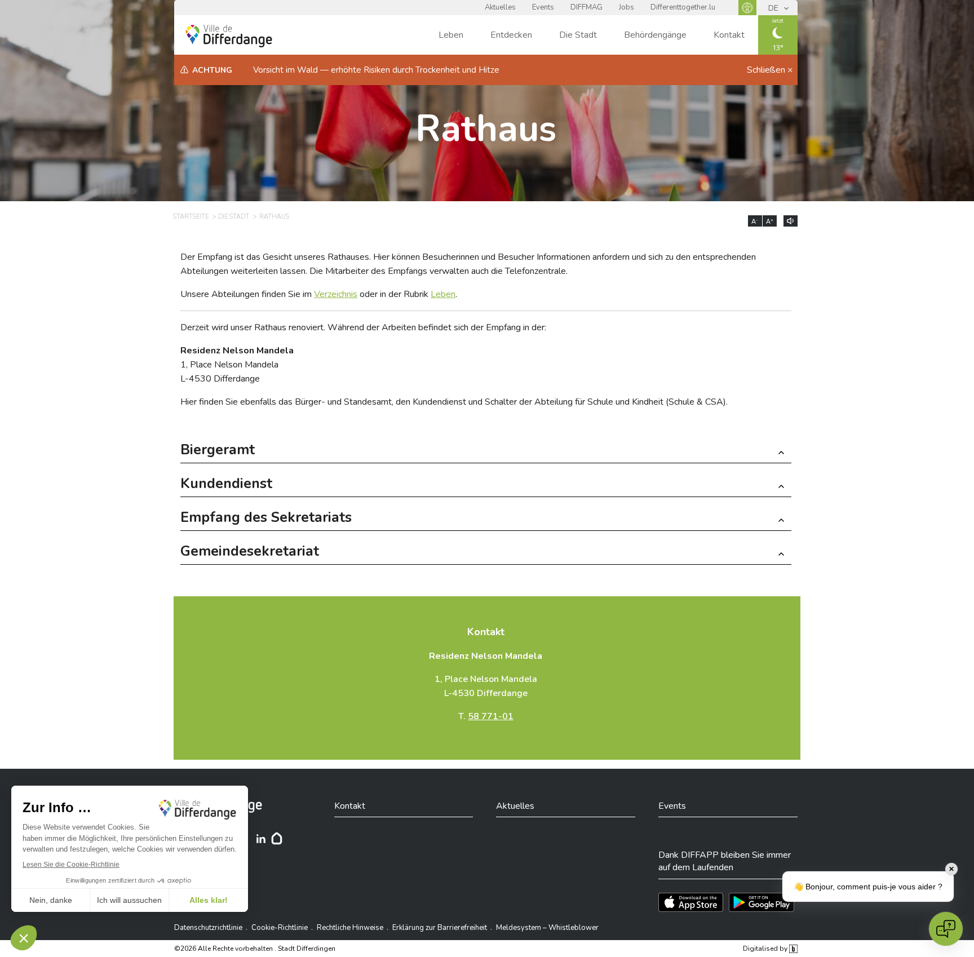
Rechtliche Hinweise (350, 928)
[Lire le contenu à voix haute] (790, 221)
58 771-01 (490, 716)
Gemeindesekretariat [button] (249, 552)
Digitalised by (766, 948)
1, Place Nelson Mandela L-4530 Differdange (237, 364)
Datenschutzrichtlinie (208, 928)
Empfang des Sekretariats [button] (266, 519)
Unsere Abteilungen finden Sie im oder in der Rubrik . (318, 294)
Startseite (191, 216)
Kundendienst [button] (226, 485)
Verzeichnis (335, 294)
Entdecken (511, 35)
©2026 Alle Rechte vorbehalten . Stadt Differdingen (254, 948)
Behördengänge (655, 35)
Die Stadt (578, 35)
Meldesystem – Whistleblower (547, 928)
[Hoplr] (277, 839)
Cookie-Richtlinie (279, 928)
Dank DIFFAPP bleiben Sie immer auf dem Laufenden (724, 861)
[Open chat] (946, 929)
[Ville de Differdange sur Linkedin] (261, 839)
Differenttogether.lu (682, 7)
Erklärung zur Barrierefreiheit (439, 928)
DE (774, 8)
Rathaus (485, 128)
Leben (451, 35)
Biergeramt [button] (217, 451)
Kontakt (729, 35)
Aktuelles (500, 7)
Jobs (626, 7)
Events (543, 7)
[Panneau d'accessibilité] (747, 7)
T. (485, 716)
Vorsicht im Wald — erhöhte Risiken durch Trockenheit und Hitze (376, 70)
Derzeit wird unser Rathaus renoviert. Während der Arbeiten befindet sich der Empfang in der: (363, 327)
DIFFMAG (586, 7)
